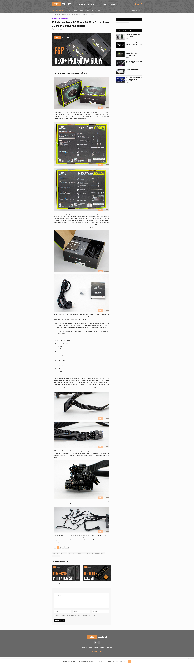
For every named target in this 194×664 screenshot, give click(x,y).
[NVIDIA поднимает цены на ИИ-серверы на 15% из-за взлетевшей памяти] (120, 54)
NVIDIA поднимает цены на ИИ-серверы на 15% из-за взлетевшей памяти (85, 10)
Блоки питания (60, 14)
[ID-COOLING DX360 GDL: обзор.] (97, 573)
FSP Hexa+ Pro (86, 553)
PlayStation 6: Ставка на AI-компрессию (133, 35)
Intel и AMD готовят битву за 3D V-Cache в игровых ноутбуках (134, 79)
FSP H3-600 (78, 553)
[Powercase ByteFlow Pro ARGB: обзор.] (66, 573)
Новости (103, 4)
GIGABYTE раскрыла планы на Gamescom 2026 (134, 62)
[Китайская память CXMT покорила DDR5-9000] (120, 71)
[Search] (141, 4)
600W (58, 553)
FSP (66, 553)
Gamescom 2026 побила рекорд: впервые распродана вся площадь (134, 44)
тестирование (55, 555)
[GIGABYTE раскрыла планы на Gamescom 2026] (120, 63)
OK (129, 661)
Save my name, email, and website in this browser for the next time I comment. (75, 615)
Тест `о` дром (91, 4)
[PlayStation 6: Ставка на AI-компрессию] (120, 37)
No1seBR (57, 29)
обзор (102, 553)
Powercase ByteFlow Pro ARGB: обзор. (63, 583)
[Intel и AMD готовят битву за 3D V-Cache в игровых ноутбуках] (120, 80)
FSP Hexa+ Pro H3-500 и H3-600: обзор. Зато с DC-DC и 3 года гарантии (80, 14)
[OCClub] (61, 4)
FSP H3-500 (71, 553)
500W (53, 553)
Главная (82, 4)
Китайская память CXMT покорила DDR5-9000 (132, 70)
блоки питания (96, 553)
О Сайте (112, 4)
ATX (62, 553)
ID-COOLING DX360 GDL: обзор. (92, 583)
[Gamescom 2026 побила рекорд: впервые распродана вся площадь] (120, 45)
